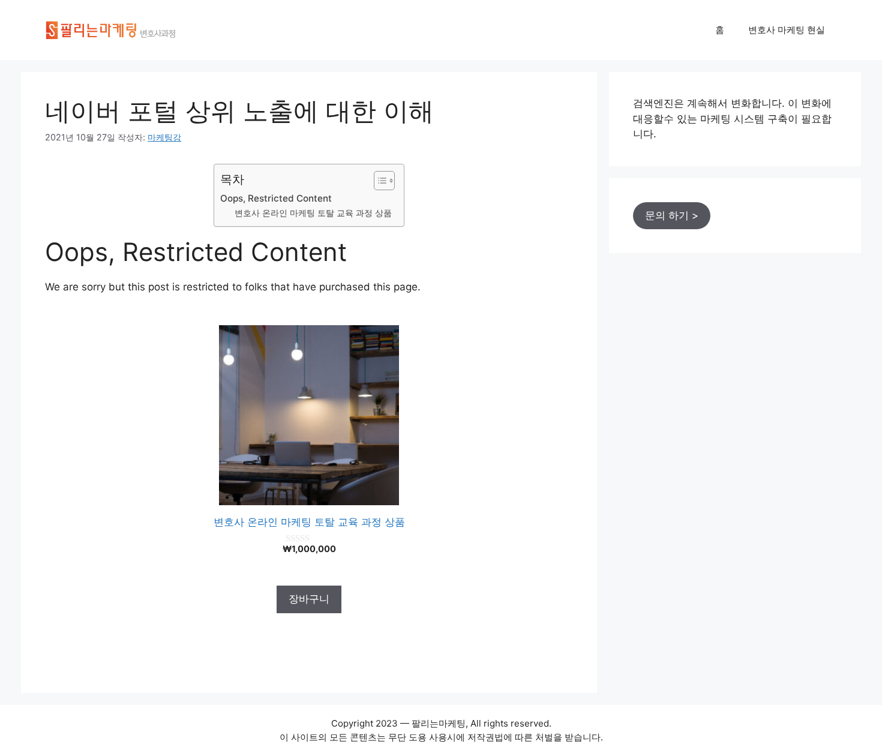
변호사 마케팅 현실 (786, 29)
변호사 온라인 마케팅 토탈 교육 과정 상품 (313, 213)
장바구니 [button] (309, 599)
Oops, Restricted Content (276, 198)
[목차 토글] (378, 180)
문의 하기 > (671, 215)
